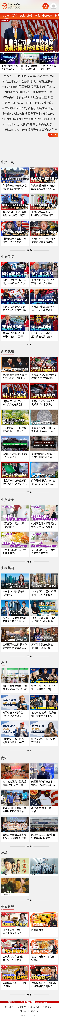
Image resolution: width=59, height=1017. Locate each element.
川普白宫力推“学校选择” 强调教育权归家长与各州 (29, 92)
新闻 (14, 15)
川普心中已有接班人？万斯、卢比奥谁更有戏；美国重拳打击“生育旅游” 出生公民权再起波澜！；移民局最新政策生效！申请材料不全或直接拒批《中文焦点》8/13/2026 (43, 282)
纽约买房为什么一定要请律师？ (43, 741)
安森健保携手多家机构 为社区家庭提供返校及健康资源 (14, 810)
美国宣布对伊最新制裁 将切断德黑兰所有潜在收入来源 (29, 108)
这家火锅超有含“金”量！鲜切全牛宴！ (13, 958)
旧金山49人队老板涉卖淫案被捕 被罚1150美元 (29, 113)
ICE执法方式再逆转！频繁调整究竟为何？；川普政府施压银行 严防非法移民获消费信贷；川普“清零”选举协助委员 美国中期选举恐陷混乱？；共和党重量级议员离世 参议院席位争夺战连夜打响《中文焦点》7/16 (43, 335)
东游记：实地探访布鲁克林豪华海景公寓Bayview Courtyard (15, 620)
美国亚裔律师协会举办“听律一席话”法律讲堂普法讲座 (43, 783)
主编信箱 (21, 1011)
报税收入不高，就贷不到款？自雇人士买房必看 (14, 741)
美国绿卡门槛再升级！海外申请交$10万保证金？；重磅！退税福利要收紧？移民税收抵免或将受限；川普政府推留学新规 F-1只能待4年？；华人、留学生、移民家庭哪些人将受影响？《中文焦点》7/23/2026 (15, 335)
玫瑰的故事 (7, 894)
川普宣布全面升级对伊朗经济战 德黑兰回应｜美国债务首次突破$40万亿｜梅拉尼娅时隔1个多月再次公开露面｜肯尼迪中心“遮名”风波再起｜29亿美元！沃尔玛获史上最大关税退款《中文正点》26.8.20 (43, 214)
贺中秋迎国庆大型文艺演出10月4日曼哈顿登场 (14, 783)
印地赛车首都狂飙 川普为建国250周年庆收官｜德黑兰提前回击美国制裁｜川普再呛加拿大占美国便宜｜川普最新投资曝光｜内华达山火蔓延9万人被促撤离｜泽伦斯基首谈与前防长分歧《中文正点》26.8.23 (15, 187)
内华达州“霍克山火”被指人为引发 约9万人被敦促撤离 (43, 482)
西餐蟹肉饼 (37, 930)
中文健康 (47, 15)
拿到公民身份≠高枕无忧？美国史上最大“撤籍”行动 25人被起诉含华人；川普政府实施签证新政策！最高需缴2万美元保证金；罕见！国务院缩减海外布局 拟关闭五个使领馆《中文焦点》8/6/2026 (15, 308)
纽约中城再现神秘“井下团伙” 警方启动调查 (28, 119)
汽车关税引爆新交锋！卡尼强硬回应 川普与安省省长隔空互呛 (29, 97)
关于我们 (9, 1007)
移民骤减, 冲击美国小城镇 (42, 810)
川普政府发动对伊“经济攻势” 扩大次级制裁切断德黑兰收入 (43, 377)
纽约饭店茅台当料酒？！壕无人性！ (12, 932)
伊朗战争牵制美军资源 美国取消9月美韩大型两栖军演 (29, 86)
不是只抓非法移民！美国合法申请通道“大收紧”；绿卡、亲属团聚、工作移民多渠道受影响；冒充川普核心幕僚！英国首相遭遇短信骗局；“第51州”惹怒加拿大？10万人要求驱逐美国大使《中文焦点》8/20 (15, 282)
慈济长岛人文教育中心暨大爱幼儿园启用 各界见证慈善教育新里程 (43, 836)
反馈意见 (21, 1007)
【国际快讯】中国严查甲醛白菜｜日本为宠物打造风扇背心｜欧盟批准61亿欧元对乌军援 (14, 430)
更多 (53, 134)
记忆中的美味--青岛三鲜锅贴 (42, 958)
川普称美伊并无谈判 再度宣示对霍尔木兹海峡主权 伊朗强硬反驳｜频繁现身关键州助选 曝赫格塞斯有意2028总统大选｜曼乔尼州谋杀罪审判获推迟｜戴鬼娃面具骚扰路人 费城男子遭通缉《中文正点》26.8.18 (43, 240)
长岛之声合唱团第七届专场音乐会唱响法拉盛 (14, 836)
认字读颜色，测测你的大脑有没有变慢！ (43, 552)
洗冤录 (5, 874)
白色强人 (34, 874)
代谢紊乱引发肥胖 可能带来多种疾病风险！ (43, 525)
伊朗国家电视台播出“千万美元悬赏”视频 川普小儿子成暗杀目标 (15, 377)
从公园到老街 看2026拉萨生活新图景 (15, 456)
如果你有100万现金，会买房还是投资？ (14, 714)
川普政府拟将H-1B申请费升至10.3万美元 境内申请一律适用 (43, 430)
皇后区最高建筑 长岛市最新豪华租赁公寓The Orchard (15, 646)
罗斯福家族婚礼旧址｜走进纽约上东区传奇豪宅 (43, 646)
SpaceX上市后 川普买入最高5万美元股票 (28, 76)
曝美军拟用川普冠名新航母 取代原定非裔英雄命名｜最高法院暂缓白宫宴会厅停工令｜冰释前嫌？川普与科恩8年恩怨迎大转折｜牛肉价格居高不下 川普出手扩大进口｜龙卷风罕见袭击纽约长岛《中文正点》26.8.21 (15, 214)
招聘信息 (47, 1007)
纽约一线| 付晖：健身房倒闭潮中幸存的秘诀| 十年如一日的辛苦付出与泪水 (43, 714)
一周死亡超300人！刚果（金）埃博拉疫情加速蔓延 (29, 102)
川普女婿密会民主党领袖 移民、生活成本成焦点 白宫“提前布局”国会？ (9, 68)
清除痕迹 (34, 1011)
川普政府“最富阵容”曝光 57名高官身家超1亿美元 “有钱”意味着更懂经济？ (49, 68)
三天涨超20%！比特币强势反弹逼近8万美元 (29, 129)
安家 (22, 15)
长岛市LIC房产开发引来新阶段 (14, 593)
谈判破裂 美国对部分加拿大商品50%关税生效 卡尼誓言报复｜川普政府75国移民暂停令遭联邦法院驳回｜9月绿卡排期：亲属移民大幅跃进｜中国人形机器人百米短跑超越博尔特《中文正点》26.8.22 (43, 187)
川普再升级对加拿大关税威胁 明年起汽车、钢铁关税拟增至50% (43, 403)
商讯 (37, 15)
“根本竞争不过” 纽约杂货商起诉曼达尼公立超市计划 (29, 124)
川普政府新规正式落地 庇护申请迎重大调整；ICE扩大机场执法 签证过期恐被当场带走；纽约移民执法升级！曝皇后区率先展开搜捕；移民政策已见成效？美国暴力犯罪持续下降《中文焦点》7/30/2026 (43, 308)
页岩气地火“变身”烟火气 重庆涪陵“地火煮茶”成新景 (43, 456)
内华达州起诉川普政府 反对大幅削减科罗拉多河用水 (29, 81)
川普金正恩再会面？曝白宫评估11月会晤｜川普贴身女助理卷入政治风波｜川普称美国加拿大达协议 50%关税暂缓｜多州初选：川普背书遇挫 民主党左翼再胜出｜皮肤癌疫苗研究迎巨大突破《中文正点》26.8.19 (15, 240)
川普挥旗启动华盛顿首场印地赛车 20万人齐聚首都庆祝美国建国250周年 (15, 482)
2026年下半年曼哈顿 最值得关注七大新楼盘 (43, 593)
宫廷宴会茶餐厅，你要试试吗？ (14, 985)
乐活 (29, 15)
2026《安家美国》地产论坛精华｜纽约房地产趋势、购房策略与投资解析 (43, 620)
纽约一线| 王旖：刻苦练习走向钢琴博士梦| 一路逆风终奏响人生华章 (43, 688)
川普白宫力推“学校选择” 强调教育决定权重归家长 (14, 403)
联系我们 (34, 1007)
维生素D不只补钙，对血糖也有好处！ (14, 552)
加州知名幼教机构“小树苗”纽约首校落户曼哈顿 (29, 68)
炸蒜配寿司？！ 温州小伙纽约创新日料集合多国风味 (43, 985)
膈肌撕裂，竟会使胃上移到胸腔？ (14, 525)
